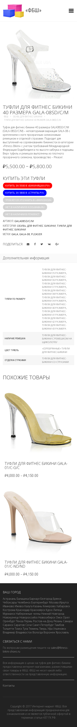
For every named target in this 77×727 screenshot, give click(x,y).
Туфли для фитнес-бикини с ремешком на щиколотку (57, 338)
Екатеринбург (39, 602)
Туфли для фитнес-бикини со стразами (55, 360)
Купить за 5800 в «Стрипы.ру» (24, 192)
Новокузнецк (11, 617)
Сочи (28, 625)
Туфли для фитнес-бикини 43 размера (54, 326)
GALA (14, 234)
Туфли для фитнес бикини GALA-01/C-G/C (36, 465)
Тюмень (33, 628)
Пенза (19, 621)
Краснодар (23, 610)
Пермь (28, 621)
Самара (68, 621)
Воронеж (49, 632)
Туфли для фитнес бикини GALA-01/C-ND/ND (36, 564)
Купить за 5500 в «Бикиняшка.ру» (27, 185)
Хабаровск (63, 606)
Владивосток (24, 632)
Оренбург (9, 621)
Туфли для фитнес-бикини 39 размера (54, 299)
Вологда (38, 632)
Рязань (58, 621)
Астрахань (9, 598)
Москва (53, 602)
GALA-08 (24, 234)
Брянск (57, 598)
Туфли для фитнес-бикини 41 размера (54, 312)
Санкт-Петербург (43, 625)
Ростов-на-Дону (43, 621)
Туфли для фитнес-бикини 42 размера (54, 319)
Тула (25, 628)
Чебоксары (10, 602)
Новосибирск (46, 617)
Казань (37, 606)
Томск (18, 628)
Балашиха (23, 598)
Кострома (9, 610)
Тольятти (8, 628)
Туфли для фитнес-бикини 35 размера (54, 271)
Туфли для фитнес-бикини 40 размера (54, 306)
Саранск (8, 625)
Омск (59, 617)
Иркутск (64, 602)
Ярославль (62, 632)
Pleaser (36, 234)
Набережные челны (28, 613)
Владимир (9, 632)
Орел (66, 617)
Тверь (43, 628)
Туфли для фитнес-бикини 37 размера (54, 285)
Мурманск (9, 613)
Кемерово (49, 606)
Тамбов (59, 625)
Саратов (19, 625)
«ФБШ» (32, 10)
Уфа (50, 628)
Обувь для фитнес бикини (36, 225)
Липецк (57, 610)
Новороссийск (28, 617)
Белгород (46, 598)
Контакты (9, 685)
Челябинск (24, 602)
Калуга (28, 606)
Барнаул (35, 598)
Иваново (8, 606)
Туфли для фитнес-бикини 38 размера (54, 292)
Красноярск (37, 610)
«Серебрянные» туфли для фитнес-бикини (56, 350)
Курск (49, 610)
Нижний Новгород (52, 613)
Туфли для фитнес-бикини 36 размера (54, 278)
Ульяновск (59, 628)
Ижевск (19, 606)
